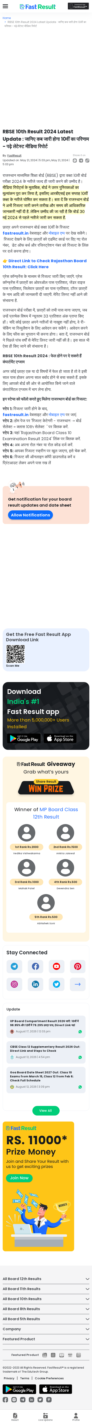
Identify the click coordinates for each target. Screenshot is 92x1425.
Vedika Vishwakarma (26, 853)
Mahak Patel (27, 888)
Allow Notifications (30, 515)
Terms (24, 1378)
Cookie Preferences (49, 1378)
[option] (46, 870)
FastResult (14, 155)
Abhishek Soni (46, 923)
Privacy (9, 1378)
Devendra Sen (65, 888)
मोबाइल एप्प (57, 233)
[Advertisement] (46, 76)
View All (46, 1110)
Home (7, 18)
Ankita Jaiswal (65, 853)
